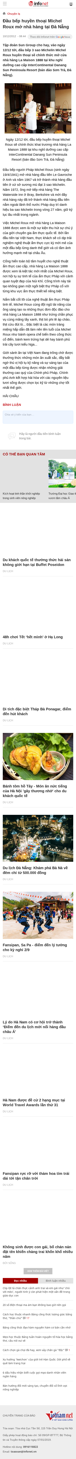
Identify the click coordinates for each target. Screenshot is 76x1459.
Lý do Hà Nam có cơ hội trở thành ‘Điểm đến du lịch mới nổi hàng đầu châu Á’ (34, 1027)
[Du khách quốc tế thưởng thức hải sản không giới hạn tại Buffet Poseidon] (38, 530)
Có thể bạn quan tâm (24, 454)
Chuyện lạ (13, 13)
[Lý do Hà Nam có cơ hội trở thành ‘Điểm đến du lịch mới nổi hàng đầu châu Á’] (38, 992)
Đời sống (9, 1263)
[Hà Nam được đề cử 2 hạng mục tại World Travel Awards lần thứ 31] (38, 1070)
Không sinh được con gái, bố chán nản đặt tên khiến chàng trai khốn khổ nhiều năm (38, 1252)
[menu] (4, 4)
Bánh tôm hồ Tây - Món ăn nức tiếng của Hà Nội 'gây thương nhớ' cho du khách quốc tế (35, 791)
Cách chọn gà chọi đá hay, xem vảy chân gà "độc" (33, 1350)
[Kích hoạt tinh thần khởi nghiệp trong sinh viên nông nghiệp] (24, 473)
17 (27, 1318)
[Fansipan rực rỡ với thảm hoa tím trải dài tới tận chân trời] (38, 1143)
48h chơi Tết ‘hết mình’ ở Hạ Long (33, 637)
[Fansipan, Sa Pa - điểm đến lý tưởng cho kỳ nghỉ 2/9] (38, 915)
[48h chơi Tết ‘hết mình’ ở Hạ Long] (38, 607)
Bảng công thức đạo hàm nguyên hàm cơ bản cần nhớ (36, 1327)
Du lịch (8, 571)
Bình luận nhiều (56, 1280)
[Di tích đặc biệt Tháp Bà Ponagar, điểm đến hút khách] (38, 679)
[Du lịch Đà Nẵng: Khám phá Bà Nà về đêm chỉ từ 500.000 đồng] (38, 838)
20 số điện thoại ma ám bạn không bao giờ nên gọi (34, 1305)
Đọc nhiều (20, 1280)
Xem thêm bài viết (38, 1271)
